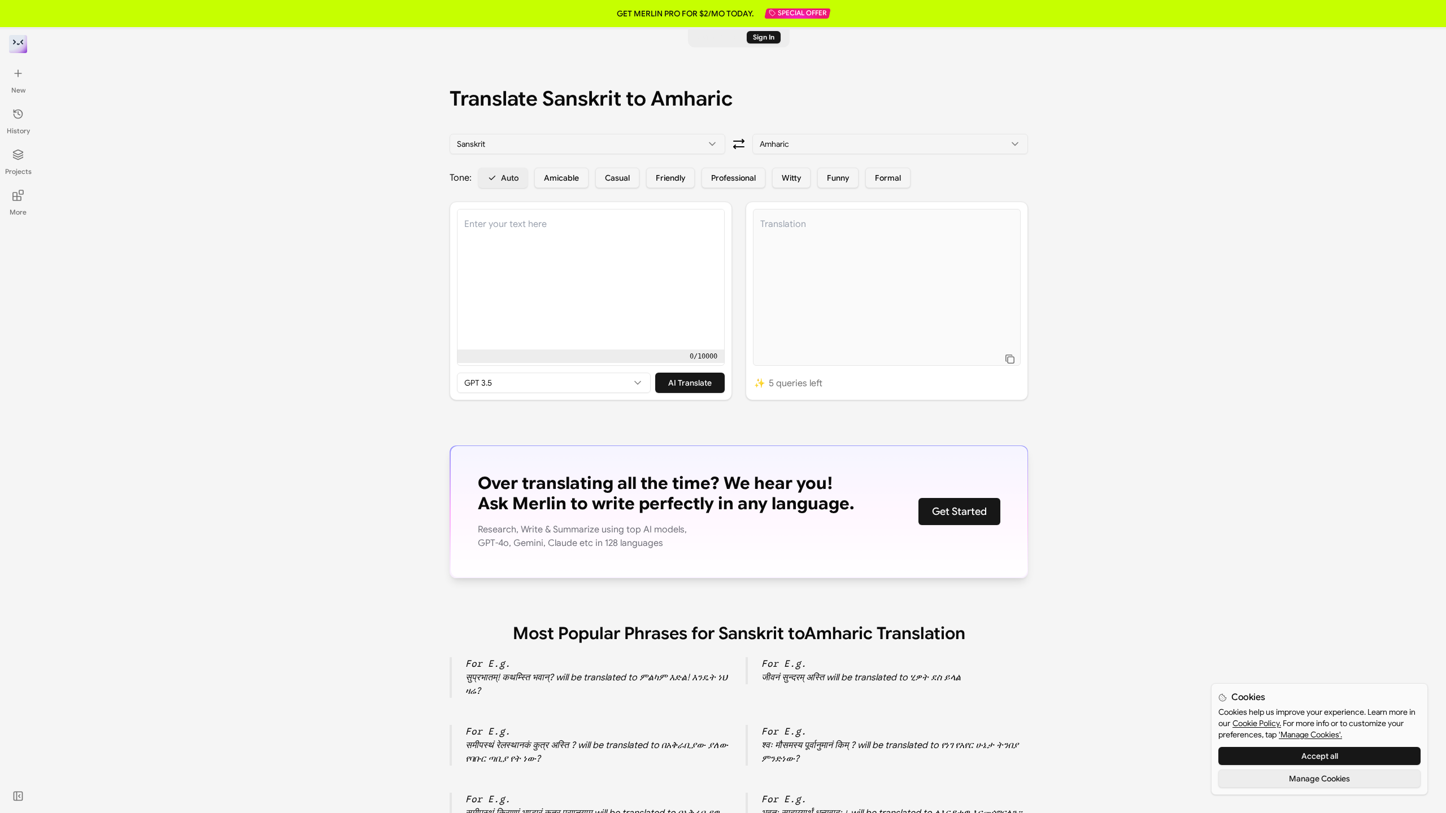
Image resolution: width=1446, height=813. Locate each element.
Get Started (959, 511)
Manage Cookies (1319, 778)
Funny (838, 178)
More (18, 212)
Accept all (1319, 756)
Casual (617, 178)
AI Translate (690, 383)
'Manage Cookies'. (1310, 734)
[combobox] (587, 144)
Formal (888, 178)
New (18, 90)
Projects (18, 171)
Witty (791, 178)
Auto (510, 178)
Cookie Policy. (1256, 723)
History (18, 130)
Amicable (561, 178)
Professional (733, 178)
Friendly (670, 178)
